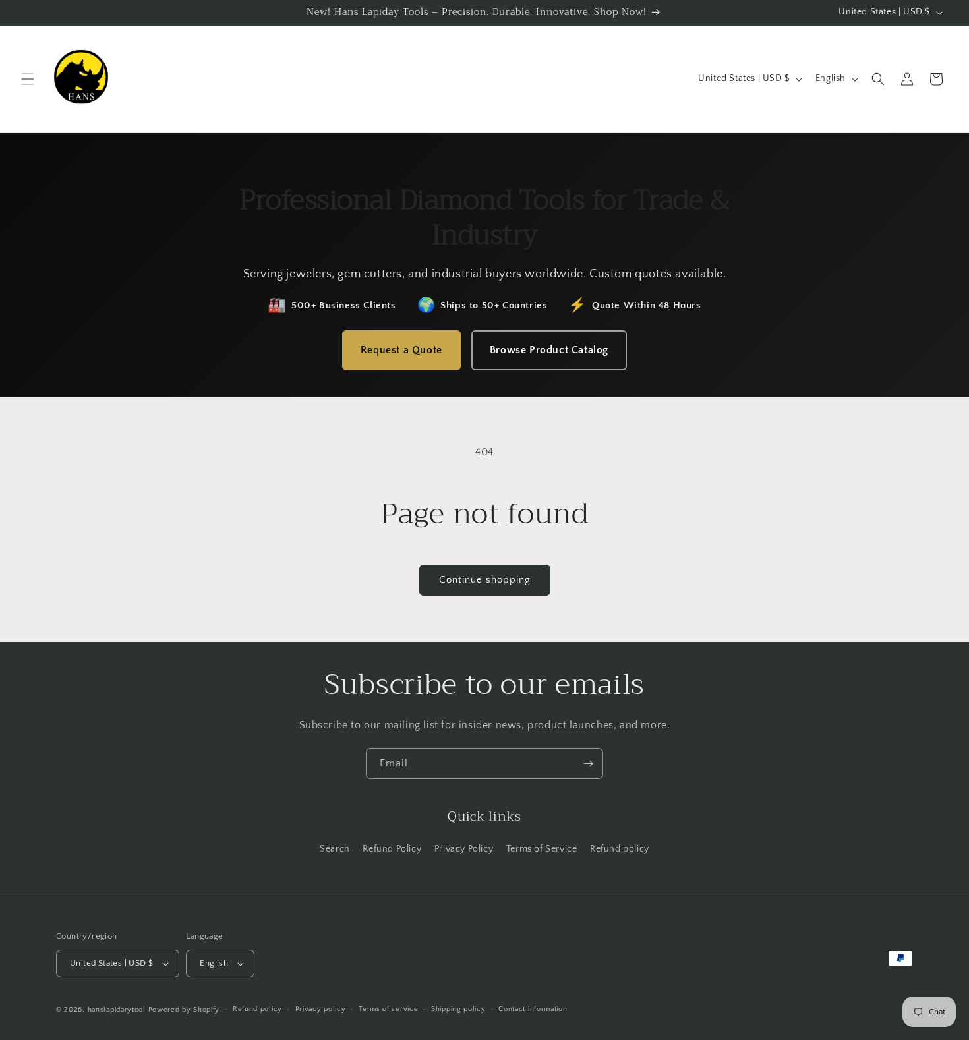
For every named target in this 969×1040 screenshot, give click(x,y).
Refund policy (619, 849)
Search (335, 849)
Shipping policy (458, 1009)
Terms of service (388, 1009)
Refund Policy (392, 849)
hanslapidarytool (117, 1010)
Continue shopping (485, 579)
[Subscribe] (587, 763)
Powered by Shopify (184, 1010)
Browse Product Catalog (549, 350)
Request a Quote (401, 350)
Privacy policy (320, 1009)
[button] (27, 79)
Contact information (532, 1009)
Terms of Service (541, 849)
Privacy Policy (463, 849)
